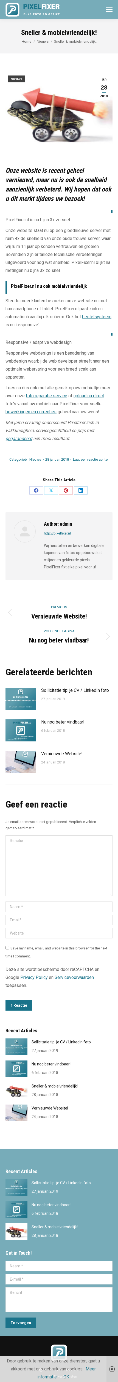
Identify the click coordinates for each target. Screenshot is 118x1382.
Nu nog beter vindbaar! (63, 722)
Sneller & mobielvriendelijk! (55, 1086)
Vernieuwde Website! (62, 753)
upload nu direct (89, 395)
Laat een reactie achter (91, 459)
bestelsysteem (96, 316)
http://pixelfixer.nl (57, 533)
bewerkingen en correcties (31, 411)
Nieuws (16, 79)
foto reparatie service (46, 395)
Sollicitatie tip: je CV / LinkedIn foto (75, 690)
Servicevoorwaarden (74, 977)
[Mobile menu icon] (109, 10)
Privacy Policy (34, 977)
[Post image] (20, 699)
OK (66, 1377)
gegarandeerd (18, 438)
